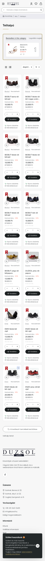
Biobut (7, 92)
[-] (7, 114)
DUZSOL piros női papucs (32, 272)
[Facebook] (5, 474)
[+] (17, 114)
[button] (21, 54)
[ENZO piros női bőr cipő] (32, 373)
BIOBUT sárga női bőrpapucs (12, 272)
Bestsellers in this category (16, 38)
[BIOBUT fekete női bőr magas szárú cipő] (32, 82)
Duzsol (27, 266)
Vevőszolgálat (9, 503)
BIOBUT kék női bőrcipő (31, 214)
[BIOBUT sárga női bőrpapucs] (12, 256)
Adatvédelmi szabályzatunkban (19, 553)
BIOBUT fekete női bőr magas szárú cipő (32, 97)
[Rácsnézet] (6, 67)
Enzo (27, 324)
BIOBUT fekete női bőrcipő (12, 156)
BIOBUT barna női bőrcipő (12, 97)
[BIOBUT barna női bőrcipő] (12, 82)
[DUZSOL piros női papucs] (32, 256)
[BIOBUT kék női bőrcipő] (32, 198)
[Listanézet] (10, 67)
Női (16, 16)
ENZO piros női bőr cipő (32, 388)
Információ (7, 521)
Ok (38, 546)
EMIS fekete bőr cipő (11, 330)
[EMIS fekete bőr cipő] (12, 314)
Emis (6, 324)
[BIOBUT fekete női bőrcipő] (12, 140)
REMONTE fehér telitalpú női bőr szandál (25, 46)
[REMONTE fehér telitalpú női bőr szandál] (12, 49)
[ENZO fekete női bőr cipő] (32, 314)
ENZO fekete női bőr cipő (31, 330)
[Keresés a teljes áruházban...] (41, 10)
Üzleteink (7, 485)
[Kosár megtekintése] (41, 4)
